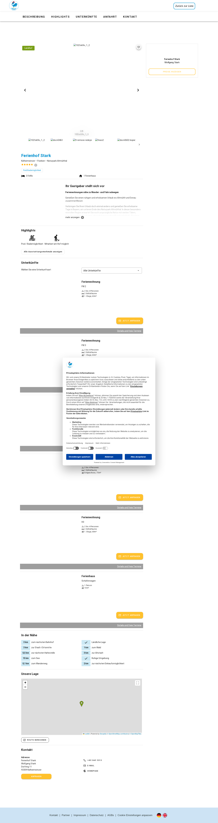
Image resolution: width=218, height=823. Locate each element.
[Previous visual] (25, 90)
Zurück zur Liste (184, 6)
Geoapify (103, 734)
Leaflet (87, 734)
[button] (112, 270)
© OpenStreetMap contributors (118, 734)
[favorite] (138, 47)
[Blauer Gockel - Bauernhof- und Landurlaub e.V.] (14, 6)
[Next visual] (138, 90)
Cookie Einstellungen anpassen (135, 815)
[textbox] (103, 203)
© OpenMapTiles (135, 734)
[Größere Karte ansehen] (137, 683)
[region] (81, 707)
